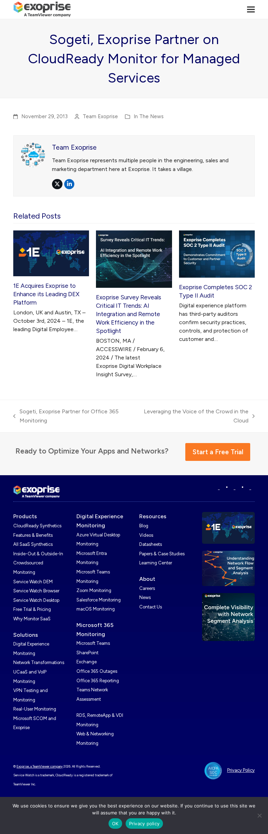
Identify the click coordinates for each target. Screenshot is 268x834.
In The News (149, 116)
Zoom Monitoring (93, 590)
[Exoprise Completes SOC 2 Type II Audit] (217, 253)
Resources (152, 516)
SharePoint (87, 652)
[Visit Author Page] (33, 154)
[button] (251, 9)
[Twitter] (250, 487)
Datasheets (150, 544)
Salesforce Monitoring (98, 600)
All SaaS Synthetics (33, 544)
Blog (143, 525)
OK (115, 823)
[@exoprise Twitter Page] (235, 487)
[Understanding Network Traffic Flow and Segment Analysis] (228, 568)
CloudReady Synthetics (37, 525)
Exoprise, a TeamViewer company (39, 766)
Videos (146, 535)
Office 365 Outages (96, 671)
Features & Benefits (33, 535)
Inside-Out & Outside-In (38, 553)
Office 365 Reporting (97, 680)
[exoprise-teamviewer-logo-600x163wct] (36, 492)
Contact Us (150, 607)
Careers (147, 588)
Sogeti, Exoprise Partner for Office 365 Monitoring (66, 416)
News (145, 597)
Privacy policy (144, 823)
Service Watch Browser (36, 590)
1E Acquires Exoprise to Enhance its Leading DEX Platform (46, 294)
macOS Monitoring (95, 609)
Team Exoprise (100, 116)
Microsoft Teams (93, 643)
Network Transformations (38, 662)
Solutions (25, 635)
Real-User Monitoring (34, 709)
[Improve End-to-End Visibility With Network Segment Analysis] (228, 616)
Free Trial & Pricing (32, 609)
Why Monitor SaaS (32, 618)
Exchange (86, 661)
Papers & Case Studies (162, 553)
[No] (259, 815)
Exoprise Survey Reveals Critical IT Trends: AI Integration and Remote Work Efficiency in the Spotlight (128, 314)
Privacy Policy (241, 770)
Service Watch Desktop (36, 600)
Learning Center (155, 562)
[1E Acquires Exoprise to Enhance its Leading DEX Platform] (51, 253)
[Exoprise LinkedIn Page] (219, 487)
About (147, 579)
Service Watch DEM (33, 581)
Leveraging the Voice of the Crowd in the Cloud (194, 416)
